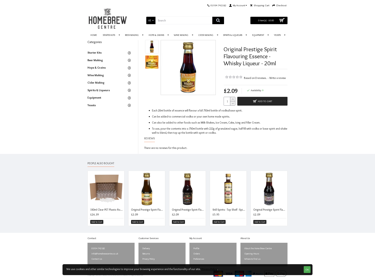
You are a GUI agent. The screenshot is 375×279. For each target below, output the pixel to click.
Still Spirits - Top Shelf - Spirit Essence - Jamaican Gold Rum (229, 209)
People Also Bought (101, 163)
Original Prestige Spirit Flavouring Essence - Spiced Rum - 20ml (269, 209)
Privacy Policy (209, 269)
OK (307, 269)
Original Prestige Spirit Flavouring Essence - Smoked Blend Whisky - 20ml (147, 209)
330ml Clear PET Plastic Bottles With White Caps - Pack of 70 (106, 209)
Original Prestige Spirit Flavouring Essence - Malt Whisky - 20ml (188, 209)
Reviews (149, 138)
